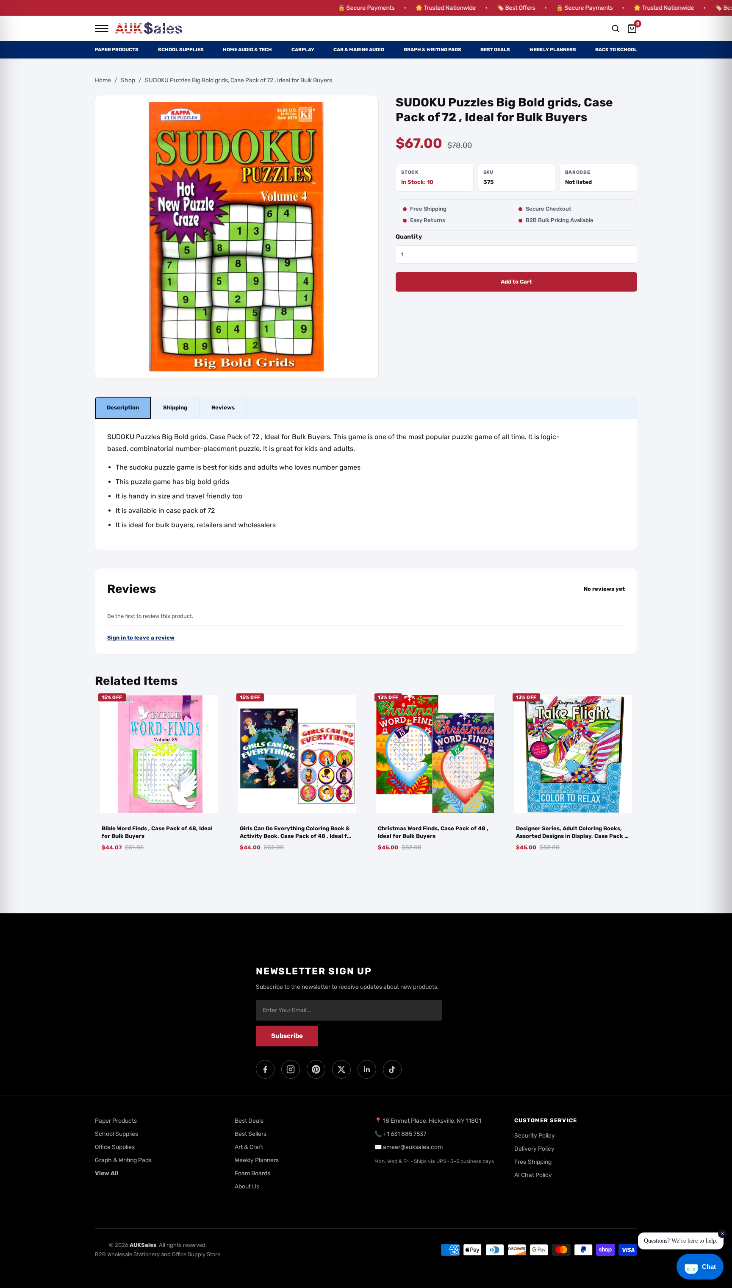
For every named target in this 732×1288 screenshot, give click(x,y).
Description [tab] (123, 408)
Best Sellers (250, 1134)
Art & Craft (249, 1147)
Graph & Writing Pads (432, 50)
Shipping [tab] (175, 408)
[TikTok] (392, 1069)
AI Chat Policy (533, 1175)
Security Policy (534, 1135)
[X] (341, 1069)
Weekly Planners (553, 50)
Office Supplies (115, 1147)
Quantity (409, 236)
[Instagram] (290, 1069)
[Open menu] (101, 28)
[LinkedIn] (367, 1069)
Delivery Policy (534, 1148)
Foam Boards (252, 1173)
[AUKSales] (149, 28)
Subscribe (287, 1036)
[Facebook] (265, 1069)
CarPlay (302, 50)
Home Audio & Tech (247, 50)
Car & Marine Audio (358, 50)
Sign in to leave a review (141, 638)
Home (103, 80)
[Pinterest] (316, 1069)
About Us (247, 1186)
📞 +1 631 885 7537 (400, 1134)
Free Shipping (533, 1162)
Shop (128, 80)
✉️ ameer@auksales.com (408, 1147)
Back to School (616, 50)
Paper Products (117, 50)
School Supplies (181, 50)
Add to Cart (516, 282)
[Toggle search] (615, 28)
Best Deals (495, 50)
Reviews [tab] (223, 408)
